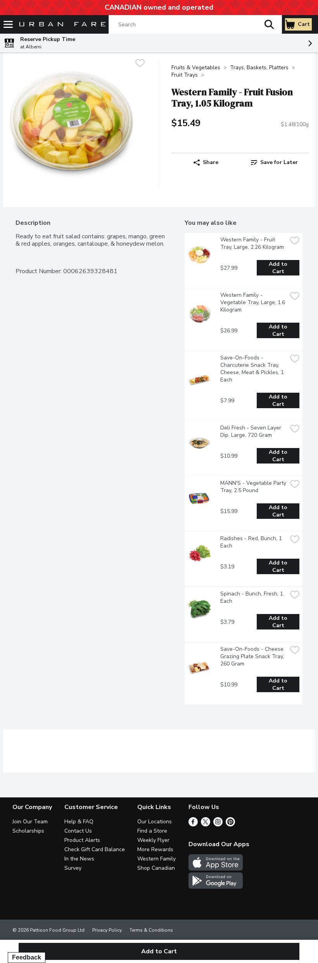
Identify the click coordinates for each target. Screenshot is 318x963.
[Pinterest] (230, 824)
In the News (79, 858)
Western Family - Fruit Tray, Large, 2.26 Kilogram (252, 243)
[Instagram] (218, 824)
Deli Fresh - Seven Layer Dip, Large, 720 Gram (251, 431)
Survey (72, 868)
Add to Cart (279, 267)
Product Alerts (82, 840)
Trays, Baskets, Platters (259, 67)
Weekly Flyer (153, 840)
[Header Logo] (61, 24)
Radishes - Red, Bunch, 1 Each (251, 542)
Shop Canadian (156, 868)
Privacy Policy (107, 930)
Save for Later (279, 162)
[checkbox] (140, 64)
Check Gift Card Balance (94, 849)
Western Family (156, 858)
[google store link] (215, 887)
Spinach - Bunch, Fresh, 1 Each (252, 597)
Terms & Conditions (151, 930)
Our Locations (154, 821)
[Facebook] (193, 824)
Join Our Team (30, 821)
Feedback (26, 957)
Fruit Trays (184, 75)
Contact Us (78, 831)
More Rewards (155, 849)
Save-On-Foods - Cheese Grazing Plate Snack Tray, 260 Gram (252, 656)
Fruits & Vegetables (195, 67)
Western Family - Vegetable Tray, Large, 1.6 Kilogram (253, 302)
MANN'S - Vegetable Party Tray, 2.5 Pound (253, 486)
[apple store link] (215, 868)
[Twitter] (205, 824)
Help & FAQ (78, 821)
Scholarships (28, 831)
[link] (274, 162)
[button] (269, 24)
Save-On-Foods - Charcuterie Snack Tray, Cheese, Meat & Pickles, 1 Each (252, 368)
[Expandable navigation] (8, 24)
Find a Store (152, 831)
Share (210, 162)
